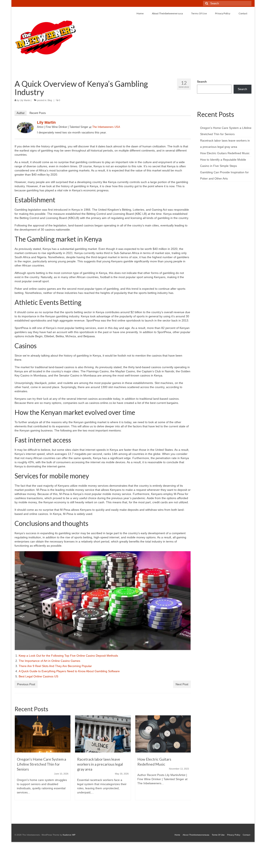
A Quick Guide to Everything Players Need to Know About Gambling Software (70, 671)
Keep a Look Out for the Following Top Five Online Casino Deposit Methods (69, 655)
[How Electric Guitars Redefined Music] (103, 734)
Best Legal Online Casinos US (38, 676)
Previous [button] (18, 764)
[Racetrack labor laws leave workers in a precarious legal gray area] (42, 734)
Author (21, 113)
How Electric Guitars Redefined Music (225, 153)
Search (202, 81)
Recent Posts (38, 113)
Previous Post (26, 684)
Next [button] (187, 764)
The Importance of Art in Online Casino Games (50, 660)
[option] (42, 759)
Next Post (182, 684)
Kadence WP (69, 835)
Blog (50, 100)
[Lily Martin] (25, 127)
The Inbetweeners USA (106, 126)
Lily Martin (25, 100)
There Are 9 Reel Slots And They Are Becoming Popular (55, 666)
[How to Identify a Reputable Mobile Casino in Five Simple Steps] (163, 729)
